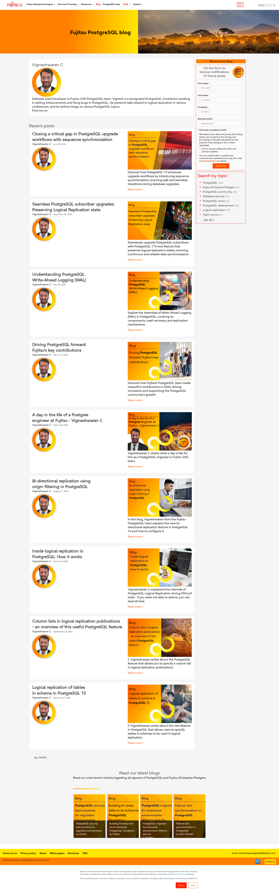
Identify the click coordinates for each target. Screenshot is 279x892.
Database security (216, 196)
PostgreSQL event (216, 201)
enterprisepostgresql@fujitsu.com (257, 853)
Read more (134, 189)
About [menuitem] (43, 853)
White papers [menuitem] (57, 853)
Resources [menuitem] (86, 4)
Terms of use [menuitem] (10, 853)
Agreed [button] (181, 885)
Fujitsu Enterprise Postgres (221, 187)
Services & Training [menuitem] (67, 4)
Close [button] (193, 885)
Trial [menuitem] (125, 4)
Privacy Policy (179, 874)
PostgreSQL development (221, 205)
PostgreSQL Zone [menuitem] (111, 4)
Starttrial (240, 5)
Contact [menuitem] (137, 4)
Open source (213, 214)
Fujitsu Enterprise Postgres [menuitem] (40, 4)
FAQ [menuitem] (85, 853)
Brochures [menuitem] (73, 853)
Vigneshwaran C (41, 144)
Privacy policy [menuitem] (28, 853)
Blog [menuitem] (98, 4)
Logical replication (216, 210)
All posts (40, 757)
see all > (209, 220)
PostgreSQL (213, 182)
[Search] (274, 5)
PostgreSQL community (220, 191)
